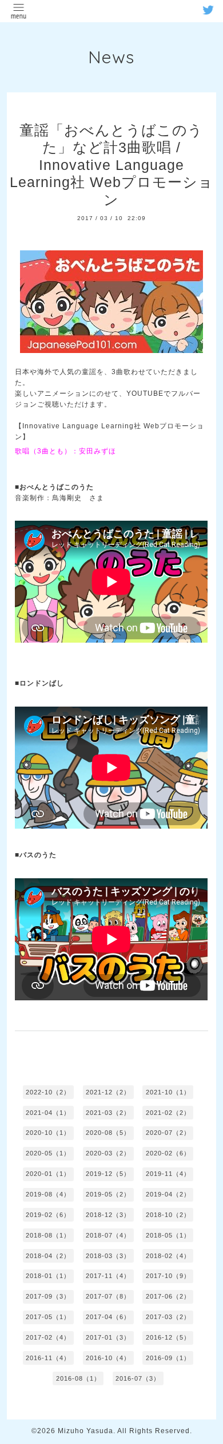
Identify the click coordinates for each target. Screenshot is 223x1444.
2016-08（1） (78, 1378)
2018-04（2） (48, 1255)
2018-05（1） (168, 1235)
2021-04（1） (48, 1112)
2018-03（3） (108, 1255)
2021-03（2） (108, 1112)
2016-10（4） (108, 1357)
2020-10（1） (48, 1132)
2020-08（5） (108, 1132)
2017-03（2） (168, 1316)
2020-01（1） (48, 1173)
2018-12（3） (108, 1214)
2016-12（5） (168, 1337)
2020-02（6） (168, 1153)
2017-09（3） (48, 1296)
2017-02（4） (48, 1337)
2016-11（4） (48, 1357)
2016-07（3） (138, 1378)
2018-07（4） (108, 1235)
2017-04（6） (108, 1316)
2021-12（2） (108, 1092)
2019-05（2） (108, 1194)
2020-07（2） (168, 1132)
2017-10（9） (168, 1275)
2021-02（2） (168, 1112)
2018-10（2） (168, 1214)
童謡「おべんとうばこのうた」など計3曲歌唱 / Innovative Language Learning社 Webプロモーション (111, 165)
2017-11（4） (108, 1275)
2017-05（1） (48, 1316)
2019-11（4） (168, 1173)
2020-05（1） (48, 1153)
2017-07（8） (108, 1296)
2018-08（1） (48, 1235)
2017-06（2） (168, 1296)
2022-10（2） (48, 1092)
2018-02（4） (168, 1255)
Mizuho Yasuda (85, 1431)
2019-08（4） (48, 1194)
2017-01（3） (108, 1337)
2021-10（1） (168, 1092)
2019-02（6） (48, 1214)
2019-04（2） (168, 1194)
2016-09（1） (168, 1357)
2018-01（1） (48, 1275)
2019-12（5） (108, 1173)
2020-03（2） (108, 1153)
